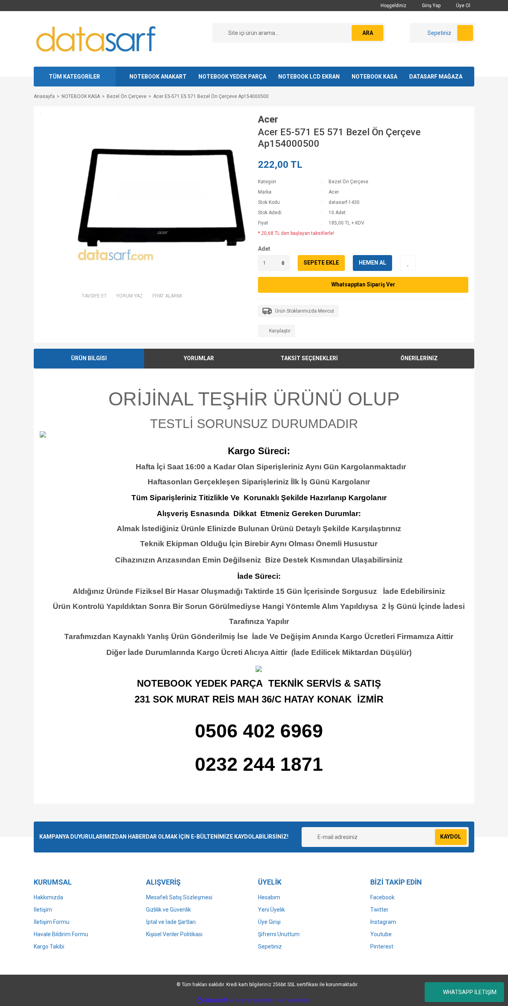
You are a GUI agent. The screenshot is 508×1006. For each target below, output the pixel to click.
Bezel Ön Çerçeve (348, 181)
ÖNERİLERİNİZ (419, 358)
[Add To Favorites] (408, 263)
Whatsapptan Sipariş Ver (363, 284)
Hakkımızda (48, 897)
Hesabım (269, 897)
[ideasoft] (212, 1000)
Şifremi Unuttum (279, 934)
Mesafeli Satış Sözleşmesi (179, 897)
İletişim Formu (51, 922)
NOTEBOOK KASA (374, 76)
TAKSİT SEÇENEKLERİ (309, 358)
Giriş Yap (431, 5)
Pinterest (381, 946)
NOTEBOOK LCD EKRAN (309, 76)
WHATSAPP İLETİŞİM (469, 992)
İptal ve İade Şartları (171, 922)
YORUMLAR (199, 358)
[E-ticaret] (253, 1000)
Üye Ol (462, 5)
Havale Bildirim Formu (61, 934)
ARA (367, 33)
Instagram (383, 922)
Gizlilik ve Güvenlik (168, 909)
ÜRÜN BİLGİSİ (89, 358)
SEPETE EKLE (321, 262)
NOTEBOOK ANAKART (158, 76)
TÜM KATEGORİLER (74, 76)
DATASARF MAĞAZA (435, 76)
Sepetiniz (270, 946)
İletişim (43, 909)
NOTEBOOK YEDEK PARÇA (232, 76)
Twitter (379, 909)
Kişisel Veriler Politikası (174, 934)
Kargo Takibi (49, 946)
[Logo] (96, 38)
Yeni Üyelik (271, 909)
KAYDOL (450, 836)
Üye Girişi (269, 922)
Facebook (382, 897)
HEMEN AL (372, 262)
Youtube (381, 934)
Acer (268, 119)
